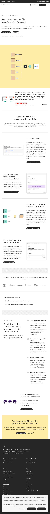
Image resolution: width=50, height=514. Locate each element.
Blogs (4, 487)
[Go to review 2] (43, 104)
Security (28, 487)
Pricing (4, 481)
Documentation (29, 473)
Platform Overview (7, 471)
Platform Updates (7, 494)
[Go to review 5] (46, 104)
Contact (13, 1)
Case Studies (6, 488)
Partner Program (29, 488)
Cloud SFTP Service (7, 475)
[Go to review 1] (42, 104)
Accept (31, 508)
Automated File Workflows (9, 473)
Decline (41, 508)
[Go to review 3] (44, 104)
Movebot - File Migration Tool (32, 490)
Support (8, 1)
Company (3, 1)
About (27, 483)
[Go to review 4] (45, 104)
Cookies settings (22, 508)
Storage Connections (8, 477)
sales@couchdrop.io (41, 1)
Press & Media (29, 485)
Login (47, 1)
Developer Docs (29, 475)
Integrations (6, 479)
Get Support (28, 471)
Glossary (5, 492)
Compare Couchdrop (8, 490)
